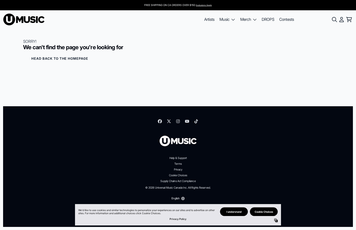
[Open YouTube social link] (187, 121)
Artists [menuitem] (209, 19)
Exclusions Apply (204, 5)
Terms (178, 163)
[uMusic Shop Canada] (23, 19)
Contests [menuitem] (286, 19)
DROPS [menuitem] (268, 19)
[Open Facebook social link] (159, 121)
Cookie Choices (178, 175)
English (175, 198)
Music (224, 19)
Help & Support (178, 158)
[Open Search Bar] (334, 19)
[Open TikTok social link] (196, 121)
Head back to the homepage (59, 58)
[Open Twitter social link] (168, 121)
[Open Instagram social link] (178, 121)
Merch (245, 19)
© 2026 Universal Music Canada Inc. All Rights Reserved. (178, 187)
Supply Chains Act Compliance (178, 181)
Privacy (178, 169)
